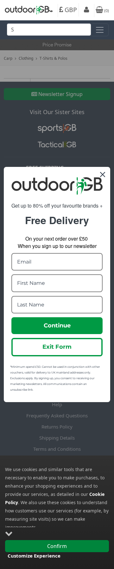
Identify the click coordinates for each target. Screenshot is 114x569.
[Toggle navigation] (100, 30)
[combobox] (49, 31)
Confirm (57, 546)
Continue (57, 325)
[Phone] (50, 10)
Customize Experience (34, 555)
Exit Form (57, 346)
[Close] (102, 174)
